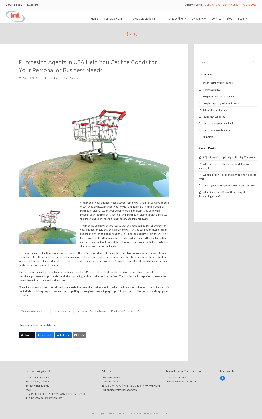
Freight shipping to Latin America (62, 77)
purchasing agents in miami (218, 123)
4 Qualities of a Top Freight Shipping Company (229, 157)
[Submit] (254, 62)
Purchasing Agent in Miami (91, 311)
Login (19, 4)
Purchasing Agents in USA (125, 311)
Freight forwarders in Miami (218, 96)
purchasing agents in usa (216, 130)
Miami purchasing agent (34, 311)
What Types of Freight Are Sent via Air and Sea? (229, 185)
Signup (9, 4)
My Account (32, 4)
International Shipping (215, 109)
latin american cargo (214, 116)
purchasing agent (62, 311)
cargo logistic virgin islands (218, 82)
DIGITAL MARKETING (139, 413)
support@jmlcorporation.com (45, 397)
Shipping (208, 136)
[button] (27, 335)
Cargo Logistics (211, 89)
